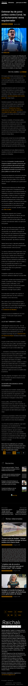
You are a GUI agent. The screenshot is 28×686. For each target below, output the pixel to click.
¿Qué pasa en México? (7, 544)
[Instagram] (15, 612)
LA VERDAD (23, 72)
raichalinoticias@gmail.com (8, 674)
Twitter (19, 615)
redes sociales (7, 209)
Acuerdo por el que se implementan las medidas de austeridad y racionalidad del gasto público (12, 110)
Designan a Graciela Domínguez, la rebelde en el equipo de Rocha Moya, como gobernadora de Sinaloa (10, 482)
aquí (4, 450)
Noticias (10, 24)
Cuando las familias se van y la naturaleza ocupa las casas (9, 489)
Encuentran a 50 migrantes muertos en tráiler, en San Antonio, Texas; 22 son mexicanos (20, 512)
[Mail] (8, 615)
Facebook (10, 611)
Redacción (6, 52)
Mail (12, 615)
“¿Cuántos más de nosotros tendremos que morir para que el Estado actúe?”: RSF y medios (11, 475)
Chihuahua (4, 24)
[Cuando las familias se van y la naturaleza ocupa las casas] (24, 489)
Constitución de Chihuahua (9, 309)
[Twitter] (15, 615)
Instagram (20, 611)
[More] (23, 452)
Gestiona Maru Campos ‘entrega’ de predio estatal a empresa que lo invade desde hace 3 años (7, 512)
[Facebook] (5, 612)
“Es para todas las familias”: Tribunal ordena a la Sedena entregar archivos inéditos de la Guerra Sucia (11, 469)
